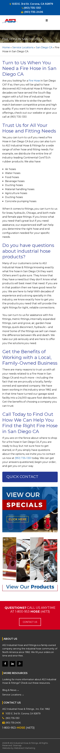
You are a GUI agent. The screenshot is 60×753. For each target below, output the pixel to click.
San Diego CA (44, 47)
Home (6, 47)
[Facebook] (5, 663)
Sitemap (17, 745)
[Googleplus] (20, 663)
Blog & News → (10, 690)
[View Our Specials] (30, 511)
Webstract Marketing (24, 748)
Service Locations (22, 47)
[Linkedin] (12, 663)
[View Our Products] (30, 566)
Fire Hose (34, 80)
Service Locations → (13, 694)
